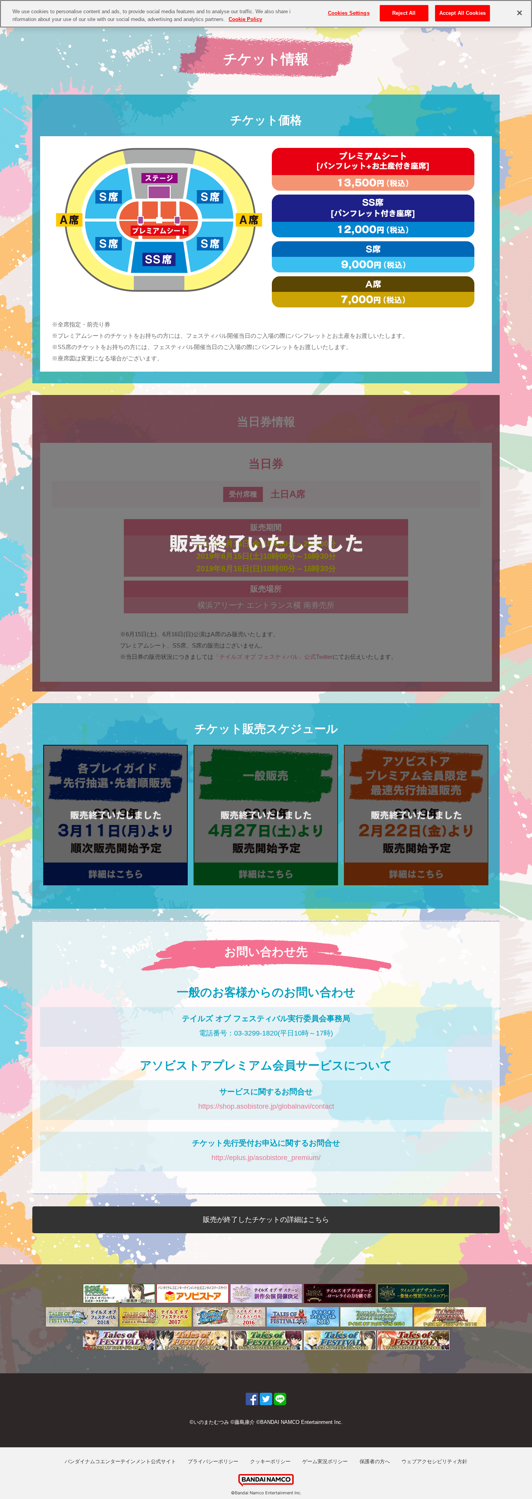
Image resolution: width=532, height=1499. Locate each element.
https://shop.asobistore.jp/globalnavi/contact (266, 1106)
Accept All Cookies (462, 13)
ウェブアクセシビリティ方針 (434, 1461)
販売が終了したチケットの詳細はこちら (266, 1219)
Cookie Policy (245, 19)
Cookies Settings (349, 13)
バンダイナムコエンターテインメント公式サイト (120, 1461)
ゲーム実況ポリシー (325, 1461)
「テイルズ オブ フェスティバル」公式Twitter (273, 656)
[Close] (519, 12)
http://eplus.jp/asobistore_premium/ (266, 1158)
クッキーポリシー (270, 1461)
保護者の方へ (374, 1461)
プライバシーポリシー (213, 1461)
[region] (266, 14)
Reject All (404, 13)
